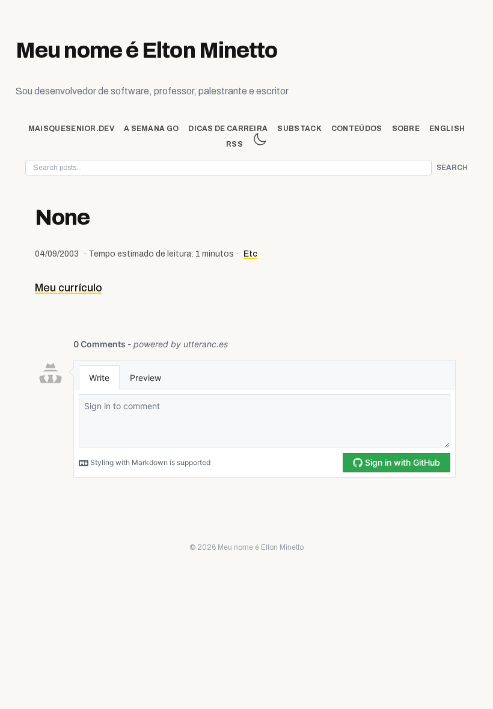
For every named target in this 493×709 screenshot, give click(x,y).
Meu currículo (68, 288)
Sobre (406, 128)
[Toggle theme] (260, 139)
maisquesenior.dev (71, 128)
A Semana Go (151, 128)
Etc (250, 253)
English (447, 128)
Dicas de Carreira (228, 128)
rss (234, 144)
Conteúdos (356, 128)
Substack (299, 128)
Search (452, 167)
